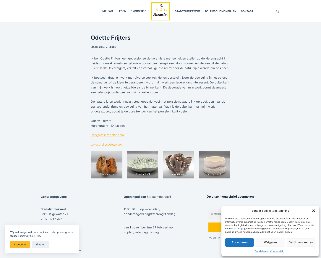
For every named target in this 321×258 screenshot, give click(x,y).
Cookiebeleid (261, 251)
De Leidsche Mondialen (220, 11)
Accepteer (20, 244)
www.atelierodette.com (107, 144)
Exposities (138, 11)
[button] (313, 211)
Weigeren (270, 242)
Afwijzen (40, 244)
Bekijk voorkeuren (301, 242)
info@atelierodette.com (107, 135)
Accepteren (240, 242)
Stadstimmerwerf (187, 11)
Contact (247, 11)
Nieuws (107, 11)
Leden (122, 11)
